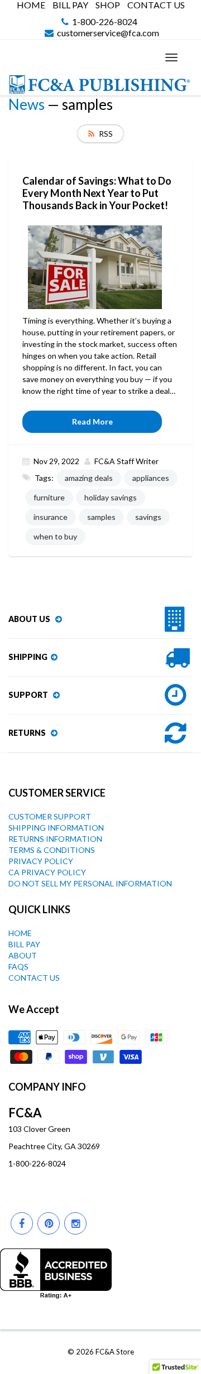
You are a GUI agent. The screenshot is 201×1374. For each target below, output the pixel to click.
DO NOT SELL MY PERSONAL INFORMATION (90, 883)
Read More (92, 421)
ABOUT (22, 955)
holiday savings (110, 497)
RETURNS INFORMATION (55, 838)
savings (148, 517)
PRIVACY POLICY (40, 861)
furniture (49, 497)
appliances (150, 478)
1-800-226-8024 (104, 22)
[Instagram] (75, 1223)
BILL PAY (70, 5)
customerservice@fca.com (108, 33)
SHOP (107, 5)
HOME (31, 5)
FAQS (18, 966)
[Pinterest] (48, 1223)
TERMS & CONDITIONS (51, 850)
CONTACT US (156, 5)
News (26, 104)
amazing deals (89, 478)
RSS (106, 133)
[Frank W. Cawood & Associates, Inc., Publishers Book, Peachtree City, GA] (56, 1273)
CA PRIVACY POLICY (47, 872)
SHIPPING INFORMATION (56, 827)
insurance (51, 517)
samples (101, 517)
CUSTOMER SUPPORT (49, 816)
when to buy (55, 536)
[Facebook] (22, 1223)
